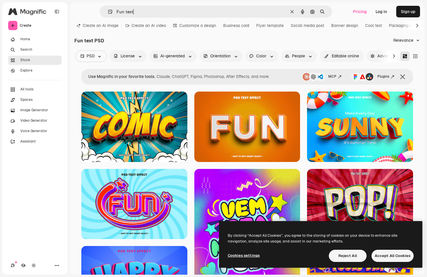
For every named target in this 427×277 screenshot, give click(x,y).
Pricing (360, 11)
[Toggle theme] (33, 265)
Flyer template (270, 25)
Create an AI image (101, 25)
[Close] (402, 76)
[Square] (415, 56)
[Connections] (12, 265)
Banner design (344, 25)
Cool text (373, 25)
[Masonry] (405, 56)
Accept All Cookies (392, 255)
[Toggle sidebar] (57, 11)
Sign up (408, 11)
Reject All (347, 255)
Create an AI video (149, 25)
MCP (332, 76)
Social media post (307, 25)
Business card (236, 25)
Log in (381, 11)
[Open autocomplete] (108, 12)
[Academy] (23, 265)
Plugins (383, 76)
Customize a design (197, 25)
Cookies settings (244, 255)
